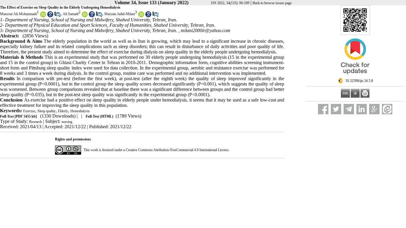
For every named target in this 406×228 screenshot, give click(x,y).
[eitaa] (387, 109)
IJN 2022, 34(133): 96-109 (230, 3)
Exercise (29, 111)
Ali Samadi (70, 14)
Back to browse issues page (272, 3)
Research (35, 122)
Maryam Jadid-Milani (119, 14)
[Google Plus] (374, 109)
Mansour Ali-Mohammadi (18, 14)
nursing (67, 122)
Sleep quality (46, 111)
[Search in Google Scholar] (50, 16)
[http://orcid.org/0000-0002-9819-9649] (141, 16)
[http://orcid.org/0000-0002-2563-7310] (43, 16)
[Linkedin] (361, 109)
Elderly (63, 111)
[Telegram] (349, 109)
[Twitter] (336, 109)
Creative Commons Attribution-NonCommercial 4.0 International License (177, 150)
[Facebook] (323, 109)
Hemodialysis (80, 111)
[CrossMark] (355, 77)
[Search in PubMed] (57, 16)
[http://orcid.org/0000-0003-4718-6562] (85, 16)
